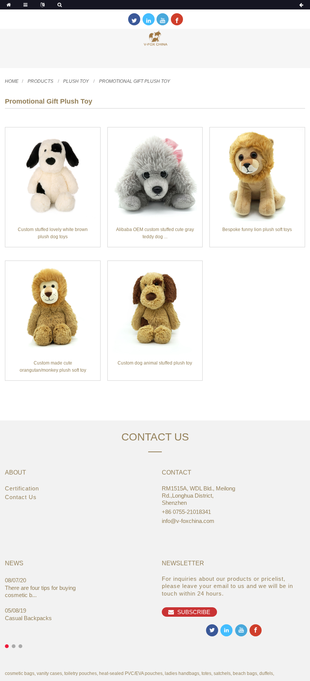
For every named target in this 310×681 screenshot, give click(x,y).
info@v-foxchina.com (188, 521)
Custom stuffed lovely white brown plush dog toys (53, 233)
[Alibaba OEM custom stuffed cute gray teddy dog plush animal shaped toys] (155, 174)
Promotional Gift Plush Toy (134, 81)
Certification (22, 488)
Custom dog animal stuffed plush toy (155, 363)
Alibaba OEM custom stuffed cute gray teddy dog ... (155, 233)
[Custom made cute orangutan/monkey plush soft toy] (52, 308)
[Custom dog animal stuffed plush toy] (155, 308)
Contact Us (21, 497)
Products (40, 81)
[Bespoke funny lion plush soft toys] (257, 174)
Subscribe (193, 612)
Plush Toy (76, 81)
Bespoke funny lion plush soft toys (257, 229)
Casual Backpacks (28, 618)
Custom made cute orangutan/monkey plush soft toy (53, 366)
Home (12, 81)
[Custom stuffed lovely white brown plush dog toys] (52, 174)
